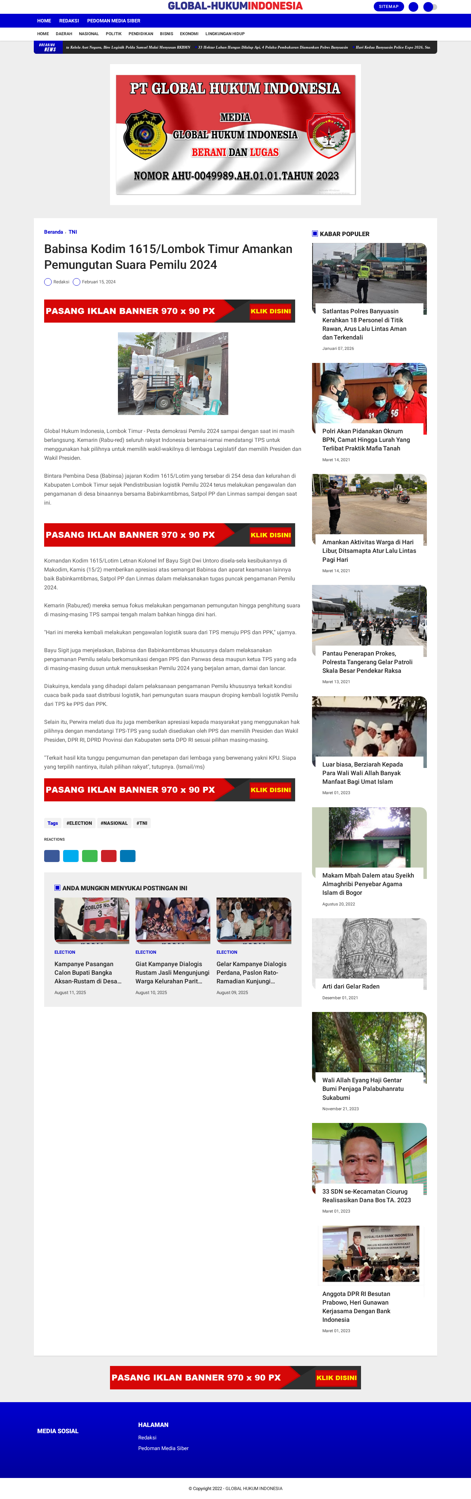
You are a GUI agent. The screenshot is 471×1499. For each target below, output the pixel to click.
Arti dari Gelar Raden (351, 986)
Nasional (89, 33)
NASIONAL (115, 823)
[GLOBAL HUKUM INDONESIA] (235, 10)
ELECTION (80, 823)
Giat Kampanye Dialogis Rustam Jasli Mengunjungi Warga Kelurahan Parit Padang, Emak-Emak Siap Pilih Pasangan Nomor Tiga (173, 973)
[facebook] (36, 7)
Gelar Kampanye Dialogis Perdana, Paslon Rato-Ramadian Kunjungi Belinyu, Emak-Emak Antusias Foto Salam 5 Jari (254, 973)
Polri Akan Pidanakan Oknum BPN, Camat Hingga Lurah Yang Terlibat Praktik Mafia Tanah (366, 439)
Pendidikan (141, 33)
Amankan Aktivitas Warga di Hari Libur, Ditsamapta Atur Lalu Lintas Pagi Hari (369, 550)
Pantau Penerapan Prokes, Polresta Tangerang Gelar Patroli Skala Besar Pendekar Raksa (367, 662)
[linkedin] (128, 856)
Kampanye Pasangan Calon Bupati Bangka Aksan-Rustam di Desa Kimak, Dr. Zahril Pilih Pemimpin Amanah (85, 973)
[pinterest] (109, 856)
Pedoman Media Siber (113, 20)
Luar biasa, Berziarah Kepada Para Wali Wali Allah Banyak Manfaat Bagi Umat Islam (362, 773)
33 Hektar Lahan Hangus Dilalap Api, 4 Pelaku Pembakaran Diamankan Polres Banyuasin (243, 47)
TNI (73, 232)
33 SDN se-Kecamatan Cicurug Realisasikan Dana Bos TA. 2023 (366, 1196)
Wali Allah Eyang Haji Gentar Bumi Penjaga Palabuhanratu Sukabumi (363, 1088)
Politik (114, 33)
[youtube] (64, 7)
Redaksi (69, 20)
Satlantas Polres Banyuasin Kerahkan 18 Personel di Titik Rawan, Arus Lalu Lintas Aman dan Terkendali (364, 324)
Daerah (64, 33)
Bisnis (166, 33)
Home (44, 20)
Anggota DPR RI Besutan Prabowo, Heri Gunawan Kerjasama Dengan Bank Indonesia (356, 1307)
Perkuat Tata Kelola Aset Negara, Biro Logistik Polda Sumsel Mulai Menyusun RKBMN (89, 47)
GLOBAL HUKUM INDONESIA (254, 1488)
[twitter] (45, 7)
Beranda (53, 232)
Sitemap (389, 6)
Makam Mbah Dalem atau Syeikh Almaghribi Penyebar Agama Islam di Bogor (368, 884)
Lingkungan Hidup (225, 33)
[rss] (104, 1444)
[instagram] (54, 7)
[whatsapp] (90, 856)
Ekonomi (189, 33)
